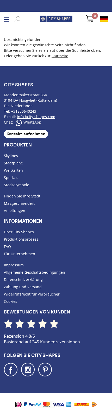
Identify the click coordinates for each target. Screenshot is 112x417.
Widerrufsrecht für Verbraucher (32, 294)
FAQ (7, 246)
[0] (87, 21)
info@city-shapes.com (36, 116)
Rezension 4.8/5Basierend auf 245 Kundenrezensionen (42, 339)
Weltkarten (13, 170)
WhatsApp (32, 122)
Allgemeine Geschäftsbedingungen (34, 272)
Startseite (60, 55)
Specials (11, 177)
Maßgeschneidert (19, 203)
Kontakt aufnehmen (26, 134)
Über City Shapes (19, 231)
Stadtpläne (13, 163)
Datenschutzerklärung (23, 279)
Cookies (10, 301)
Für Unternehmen (19, 253)
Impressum (14, 264)
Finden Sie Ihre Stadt (22, 196)
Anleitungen (14, 210)
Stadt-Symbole (16, 184)
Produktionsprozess (21, 239)
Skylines (11, 155)
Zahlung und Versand (23, 286)
